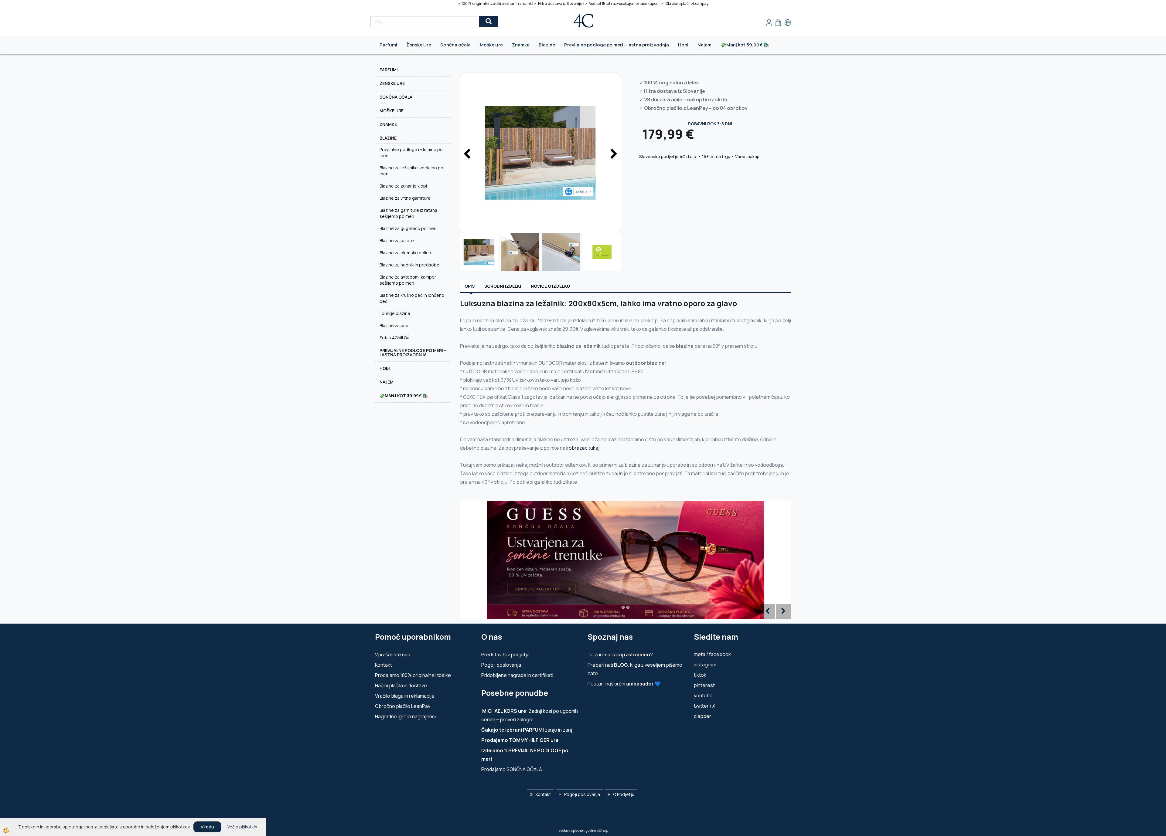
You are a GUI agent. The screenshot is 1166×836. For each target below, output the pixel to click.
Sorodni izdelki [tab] (502, 286)
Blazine (547, 45)
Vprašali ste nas (392, 654)
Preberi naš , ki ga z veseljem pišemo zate (635, 669)
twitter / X (704, 705)
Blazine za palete (397, 240)
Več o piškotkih (242, 827)
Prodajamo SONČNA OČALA (512, 769)
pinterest (704, 685)
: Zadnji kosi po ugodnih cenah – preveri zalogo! (529, 715)
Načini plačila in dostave (401, 685)
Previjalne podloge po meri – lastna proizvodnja (616, 45)
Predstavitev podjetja (505, 654)
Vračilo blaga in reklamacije (405, 695)
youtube (703, 695)
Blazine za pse (394, 325)
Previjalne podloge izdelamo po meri (411, 152)
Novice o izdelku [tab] (550, 286)
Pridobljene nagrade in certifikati (517, 675)
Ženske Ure (418, 45)
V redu (207, 827)
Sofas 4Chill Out (395, 337)
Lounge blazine (395, 313)
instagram (705, 664)
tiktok (700, 675)
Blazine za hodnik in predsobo (409, 265)
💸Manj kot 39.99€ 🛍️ (745, 45)
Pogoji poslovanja (501, 665)
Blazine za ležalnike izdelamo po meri (411, 171)
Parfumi (388, 45)
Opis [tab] (470, 286)
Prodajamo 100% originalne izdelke (413, 675)
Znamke (521, 45)
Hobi (683, 45)
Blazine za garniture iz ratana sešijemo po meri (408, 213)
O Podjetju (623, 794)
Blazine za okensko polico (405, 253)
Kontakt (383, 665)
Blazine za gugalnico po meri (408, 228)
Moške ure (491, 45)
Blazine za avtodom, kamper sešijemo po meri (408, 280)
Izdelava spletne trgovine (576, 830)
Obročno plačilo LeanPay (402, 706)
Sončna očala (455, 45)
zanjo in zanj (526, 729)
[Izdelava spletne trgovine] (603, 830)
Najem (704, 45)
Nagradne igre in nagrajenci (405, 716)
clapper (702, 716)
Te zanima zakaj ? (620, 654)
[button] (613, 154)
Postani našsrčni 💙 (624, 683)
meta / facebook (712, 654)
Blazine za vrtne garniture (405, 198)
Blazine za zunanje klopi (403, 186)
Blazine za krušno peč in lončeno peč (412, 298)
